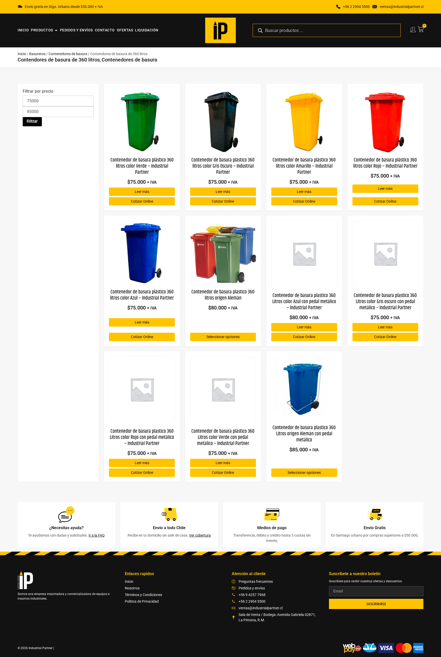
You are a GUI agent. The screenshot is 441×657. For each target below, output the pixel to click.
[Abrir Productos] (56, 30)
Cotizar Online (142, 201)
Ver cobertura (200, 535)
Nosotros (132, 588)
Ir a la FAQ (97, 535)
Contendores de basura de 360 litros (59, 60)
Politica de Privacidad (142, 601)
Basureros (37, 54)
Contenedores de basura (67, 54)
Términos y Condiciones (143, 595)
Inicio (22, 54)
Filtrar (32, 121)
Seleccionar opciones (223, 337)
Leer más (142, 192)
